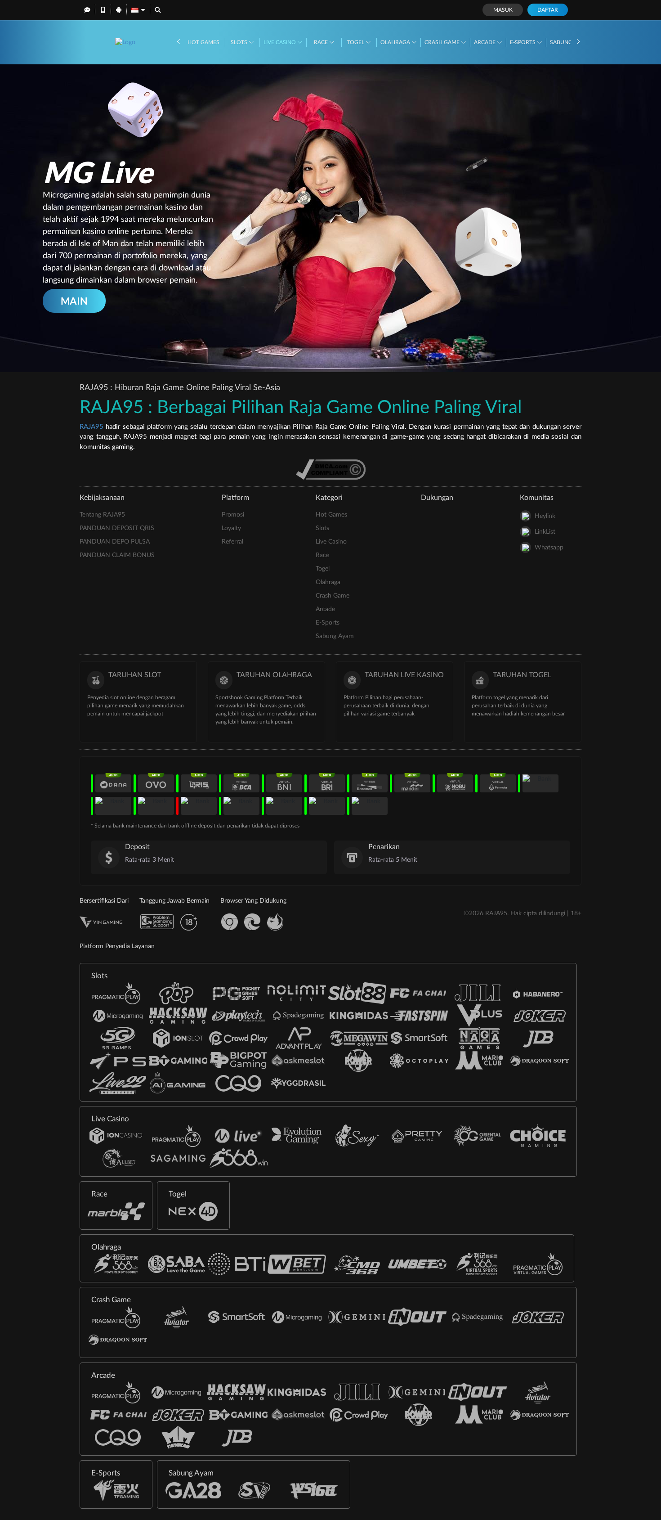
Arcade (485, 42)
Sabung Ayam (335, 636)
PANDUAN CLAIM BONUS (117, 555)
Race (321, 42)
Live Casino (280, 42)
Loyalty (231, 528)
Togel (356, 42)
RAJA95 (91, 426)
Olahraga (395, 42)
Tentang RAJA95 (102, 515)
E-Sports (523, 42)
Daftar (547, 10)
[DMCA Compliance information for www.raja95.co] (331, 469)
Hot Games (203, 42)
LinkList (545, 532)
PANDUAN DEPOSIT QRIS (117, 528)
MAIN (74, 301)
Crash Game (442, 42)
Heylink (545, 516)
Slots (240, 42)
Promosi (233, 515)
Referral (232, 542)
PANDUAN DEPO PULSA (115, 542)
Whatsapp (549, 547)
